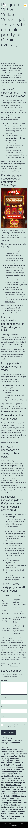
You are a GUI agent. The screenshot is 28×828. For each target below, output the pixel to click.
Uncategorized (14, 666)
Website (3, 716)
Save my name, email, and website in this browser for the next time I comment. (15, 726)
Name (3, 698)
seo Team (19, 664)
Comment (4, 680)
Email (3, 707)
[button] (25, 5)
